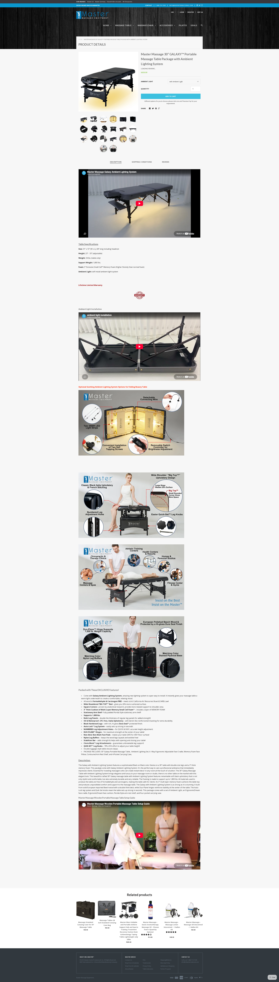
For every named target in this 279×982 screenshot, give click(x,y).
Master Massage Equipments (85, 978)
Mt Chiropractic (127, 2)
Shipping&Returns (165, 960)
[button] (146, 934)
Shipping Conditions (142, 162)
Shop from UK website (132, 963)
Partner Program (165, 969)
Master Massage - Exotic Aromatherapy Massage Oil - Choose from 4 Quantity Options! (150, 927)
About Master (129, 969)
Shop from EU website (132, 966)
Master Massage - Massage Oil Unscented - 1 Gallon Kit (193, 924)
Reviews (165, 162)
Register (190, 12)
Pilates (183, 25)
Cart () (200, 12)
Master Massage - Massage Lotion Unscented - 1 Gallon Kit (172, 926)
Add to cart (170, 96)
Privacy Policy (147, 966)
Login (182, 12)
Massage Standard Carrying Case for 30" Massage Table (85, 924)
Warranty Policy (165, 963)
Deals (194, 25)
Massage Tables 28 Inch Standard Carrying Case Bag (107, 922)
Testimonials (147, 963)
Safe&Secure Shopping (167, 966)
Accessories (166, 25)
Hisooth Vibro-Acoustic (114, 2)
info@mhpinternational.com (181, 5)
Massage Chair (146, 25)
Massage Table (123, 25)
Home (106, 25)
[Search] (202, 26)
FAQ (144, 960)
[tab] (116, 162)
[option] (108, 82)
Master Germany (100, 2)
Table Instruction (148, 969)
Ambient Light (147, 81)
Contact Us (128, 960)
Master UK (90, 2)
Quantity (145, 89)
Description (116, 162)
